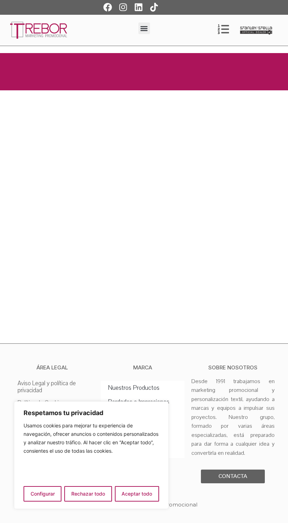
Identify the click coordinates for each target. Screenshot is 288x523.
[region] (91, 455)
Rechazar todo (88, 494)
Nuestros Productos (133, 387)
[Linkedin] (139, 7)
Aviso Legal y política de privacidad (47, 386)
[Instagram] (123, 7)
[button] (144, 28)
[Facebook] (108, 7)
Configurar (43, 494)
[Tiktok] (154, 7)
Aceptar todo (137, 494)
